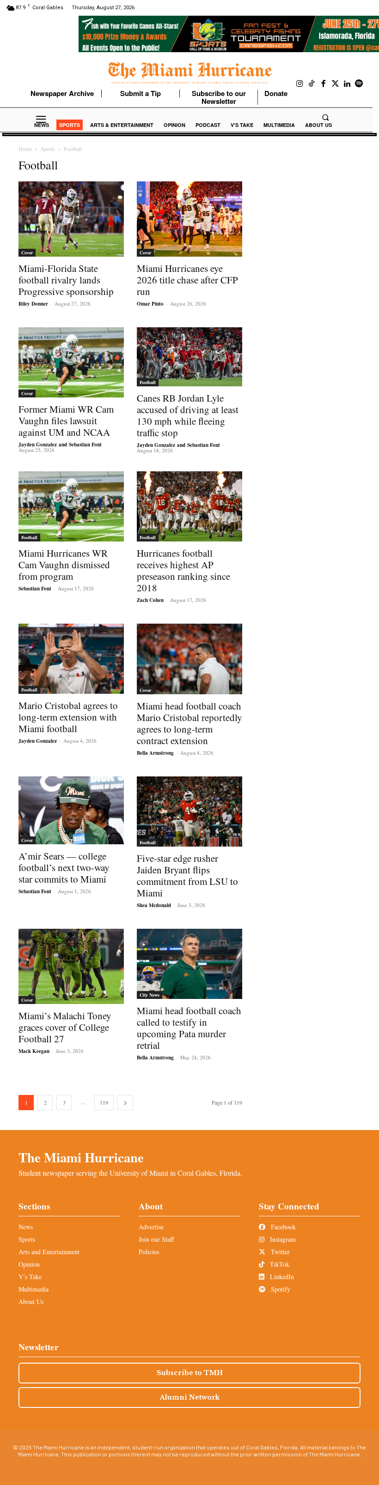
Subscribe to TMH (190, 1373)
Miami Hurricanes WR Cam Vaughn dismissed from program (64, 565)
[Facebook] (324, 84)
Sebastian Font (85, 444)
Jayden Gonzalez (37, 444)
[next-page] (125, 1102)
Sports (48, 148)
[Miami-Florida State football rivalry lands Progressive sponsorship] (71, 219)
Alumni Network (190, 1397)
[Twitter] (336, 84)
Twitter (279, 1251)
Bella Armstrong (155, 753)
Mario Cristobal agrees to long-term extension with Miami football (68, 717)
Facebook (282, 1226)
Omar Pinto (150, 303)
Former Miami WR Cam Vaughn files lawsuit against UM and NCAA (66, 421)
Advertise (151, 1226)
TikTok (278, 1264)
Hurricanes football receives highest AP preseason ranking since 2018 (183, 570)
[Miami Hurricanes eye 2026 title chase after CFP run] (189, 219)
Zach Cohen (150, 600)
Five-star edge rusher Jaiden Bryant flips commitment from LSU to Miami (187, 875)
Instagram (282, 1239)
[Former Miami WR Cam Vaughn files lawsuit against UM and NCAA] (71, 362)
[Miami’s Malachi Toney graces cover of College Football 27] (71, 966)
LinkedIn (281, 1276)
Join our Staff (156, 1239)
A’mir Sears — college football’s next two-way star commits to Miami (64, 867)
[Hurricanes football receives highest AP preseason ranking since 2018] (189, 506)
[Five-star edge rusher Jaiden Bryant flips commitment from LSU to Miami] (189, 811)
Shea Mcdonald (154, 905)
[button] (325, 117)
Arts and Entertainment (48, 1251)
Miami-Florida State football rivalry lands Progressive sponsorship (66, 280)
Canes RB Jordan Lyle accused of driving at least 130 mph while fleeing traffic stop (187, 415)
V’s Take (30, 1276)
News (25, 1226)
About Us (30, 1301)
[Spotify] (359, 84)
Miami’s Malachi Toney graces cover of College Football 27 (64, 1027)
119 (104, 1102)
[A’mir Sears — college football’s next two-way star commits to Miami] (71, 810)
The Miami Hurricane (81, 1157)
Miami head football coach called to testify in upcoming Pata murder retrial (189, 1028)
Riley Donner (33, 303)
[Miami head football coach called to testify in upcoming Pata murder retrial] (189, 964)
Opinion (29, 1264)
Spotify (279, 1289)
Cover (27, 252)
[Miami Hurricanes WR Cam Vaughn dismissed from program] (71, 506)
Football (148, 382)
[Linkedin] (347, 84)
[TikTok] (312, 84)
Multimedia (33, 1289)
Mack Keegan (33, 1051)
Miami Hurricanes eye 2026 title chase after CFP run (187, 280)
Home (25, 148)
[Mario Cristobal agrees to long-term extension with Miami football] (71, 659)
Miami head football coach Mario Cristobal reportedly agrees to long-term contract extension (189, 723)
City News (149, 995)
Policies (149, 1251)
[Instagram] (300, 84)
